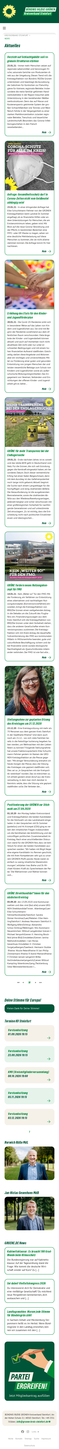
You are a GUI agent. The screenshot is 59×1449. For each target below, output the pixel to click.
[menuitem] (10, 1438)
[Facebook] (22, 1431)
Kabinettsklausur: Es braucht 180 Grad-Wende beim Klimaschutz (29, 1253)
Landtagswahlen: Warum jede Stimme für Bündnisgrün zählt (28, 1313)
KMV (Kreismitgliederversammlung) (28, 1072)
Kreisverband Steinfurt (17, 35)
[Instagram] (28, 1431)
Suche (36, 1438)
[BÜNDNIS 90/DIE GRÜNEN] (9, 11)
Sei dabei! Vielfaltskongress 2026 (26, 1283)
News (7, 38)
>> (40, 982)
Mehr (44, 132)
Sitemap (28, 1438)
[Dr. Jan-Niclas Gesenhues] (29, 1213)
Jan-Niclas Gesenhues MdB (22, 1193)
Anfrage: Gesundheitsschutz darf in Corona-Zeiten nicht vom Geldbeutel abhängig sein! (28, 198)
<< (18, 982)
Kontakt (18, 1438)
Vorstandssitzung (18, 1030)
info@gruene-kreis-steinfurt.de (32, 1421)
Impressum (46, 1438)
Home (10, 1438)
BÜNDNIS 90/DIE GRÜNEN (40, 9)
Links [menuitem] (34, 1431)
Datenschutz (29, 1445)
